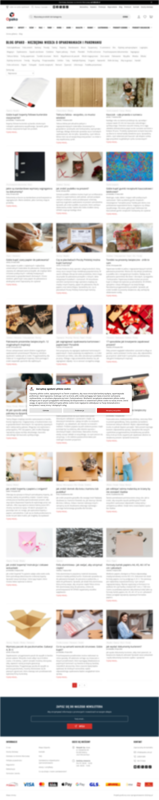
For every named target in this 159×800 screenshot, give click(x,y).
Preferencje (79, 410)
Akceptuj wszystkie (113, 410)
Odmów (46, 410)
